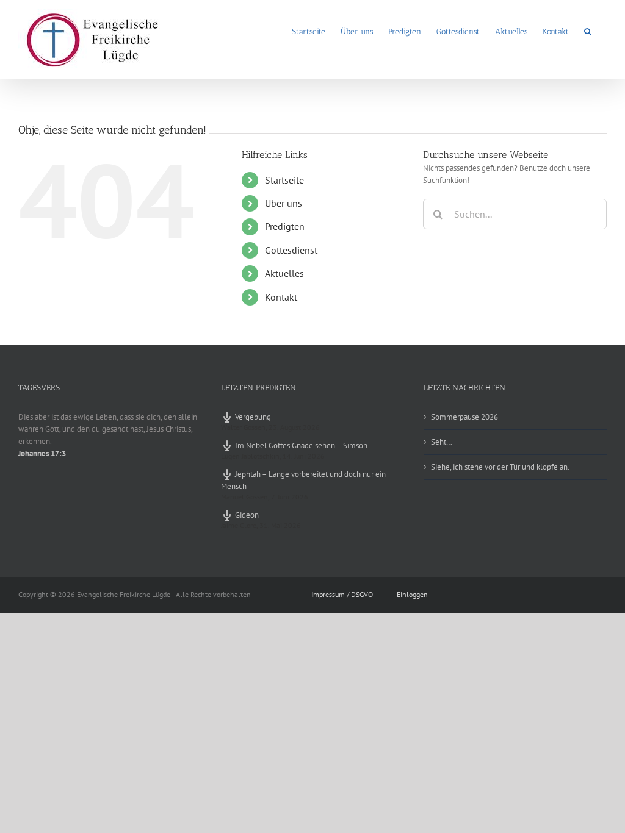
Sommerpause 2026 (464, 417)
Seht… (441, 442)
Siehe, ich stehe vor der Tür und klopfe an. (500, 467)
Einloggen (412, 594)
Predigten (285, 226)
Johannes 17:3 (42, 453)
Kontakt (281, 297)
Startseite (284, 180)
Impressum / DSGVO (342, 594)
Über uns (283, 203)
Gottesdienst (291, 250)
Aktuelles (284, 273)
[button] (587, 30)
